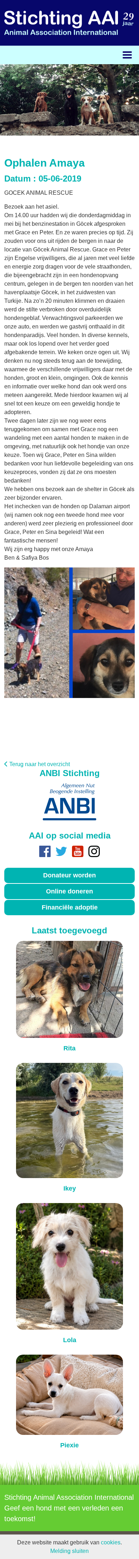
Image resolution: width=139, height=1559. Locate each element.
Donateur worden (69, 875)
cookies (110, 1542)
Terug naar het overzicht (39, 764)
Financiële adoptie (70, 907)
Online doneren (69, 891)
